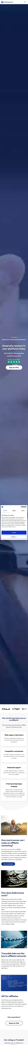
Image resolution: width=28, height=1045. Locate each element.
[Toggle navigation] (25, 2)
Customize (13, 536)
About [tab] (23, 510)
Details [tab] (14, 510)
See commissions (8, 864)
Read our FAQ (14, 1023)
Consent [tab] (5, 510)
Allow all (14, 532)
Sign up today (14, 367)
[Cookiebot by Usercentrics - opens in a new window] (21, 507)
